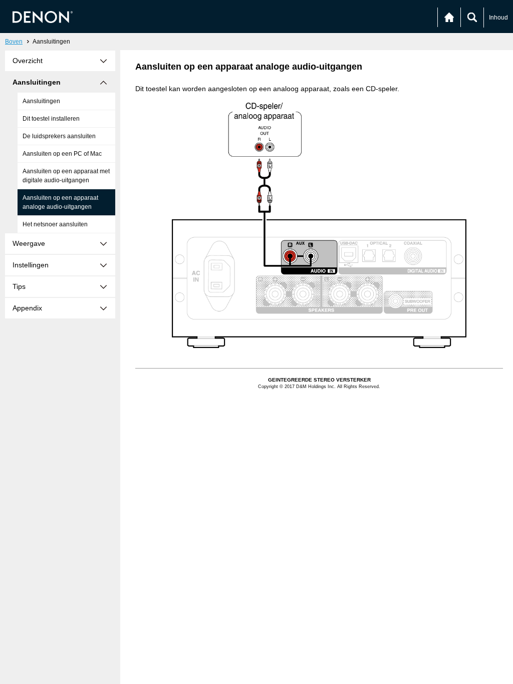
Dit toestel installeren (51, 118)
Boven (14, 41)
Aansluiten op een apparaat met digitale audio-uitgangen (66, 176)
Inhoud (498, 17)
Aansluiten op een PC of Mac (62, 153)
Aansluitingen (41, 101)
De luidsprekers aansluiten (59, 136)
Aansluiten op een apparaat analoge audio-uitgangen (60, 202)
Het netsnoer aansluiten (55, 224)
